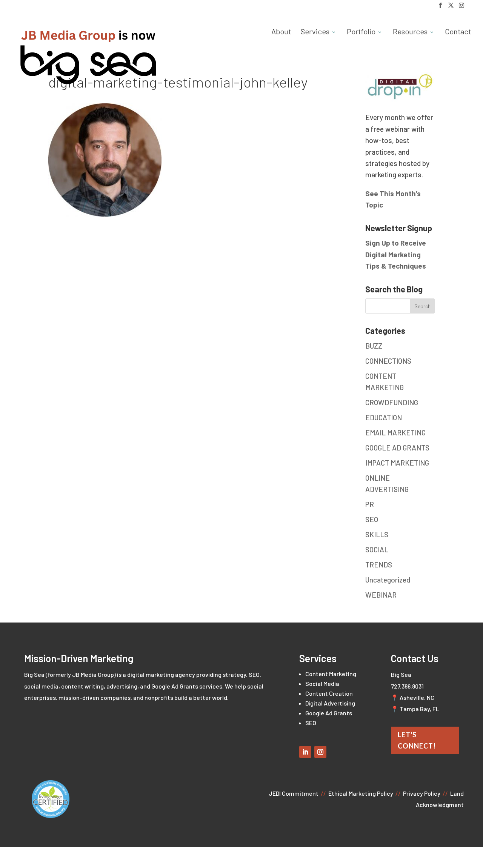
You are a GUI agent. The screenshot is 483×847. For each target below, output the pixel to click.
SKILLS (376, 534)
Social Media (322, 683)
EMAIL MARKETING (395, 432)
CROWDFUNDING (391, 402)
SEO (371, 519)
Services (315, 32)
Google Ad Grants (328, 712)
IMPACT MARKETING (397, 462)
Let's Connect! (417, 740)
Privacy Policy (421, 793)
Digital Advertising (330, 703)
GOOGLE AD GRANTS (397, 447)
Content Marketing (330, 673)
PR (369, 504)
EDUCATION (383, 417)
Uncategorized (387, 579)
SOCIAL (376, 549)
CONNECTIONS (388, 361)
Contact (458, 32)
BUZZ (373, 345)
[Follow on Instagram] (320, 752)
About (281, 32)
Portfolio (361, 32)
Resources (410, 32)
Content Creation (329, 693)
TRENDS (378, 564)
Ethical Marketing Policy (360, 793)
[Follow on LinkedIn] (305, 752)
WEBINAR (381, 594)
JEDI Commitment (293, 793)
